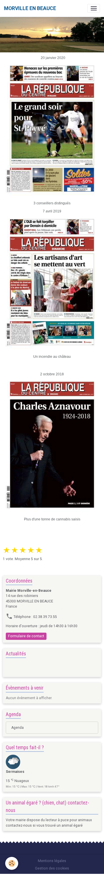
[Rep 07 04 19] (52, 282)
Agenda (17, 728)
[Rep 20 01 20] (52, 128)
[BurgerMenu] (93, 8)
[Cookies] (11, 863)
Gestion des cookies (52, 868)
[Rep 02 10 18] (52, 444)
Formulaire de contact (26, 636)
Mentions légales (52, 861)
